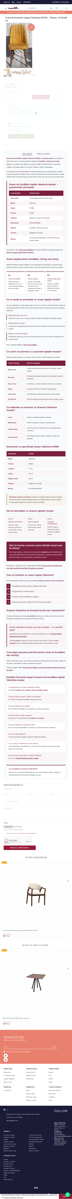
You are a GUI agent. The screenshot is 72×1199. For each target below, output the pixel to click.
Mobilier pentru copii (10, 1150)
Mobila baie (7, 1087)
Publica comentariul (19, 847)
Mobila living (8, 1069)
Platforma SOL (8, 1179)
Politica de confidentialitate (23, 1051)
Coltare (6, 1139)
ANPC (5, 1175)
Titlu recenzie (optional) (12, 801)
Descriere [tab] (27, 154)
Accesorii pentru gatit (35, 1137)
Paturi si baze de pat (10, 1144)
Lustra (50, 1100)
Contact (19, 2)
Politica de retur (8, 1164)
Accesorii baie (7, 1090)
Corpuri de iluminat (55, 1087)
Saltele (50, 1082)
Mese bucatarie (30, 1078)
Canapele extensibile (9, 1078)
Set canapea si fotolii (9, 1075)
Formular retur (8, 1166)
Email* (52, 794)
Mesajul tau (8, 808)
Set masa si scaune (9, 1135)
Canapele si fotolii (9, 1137)
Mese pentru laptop (31, 1097)
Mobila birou (30, 1087)
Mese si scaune (7, 1082)
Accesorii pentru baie (35, 1135)
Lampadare (52, 1097)
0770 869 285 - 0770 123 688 (60, 2)
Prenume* (30, 794)
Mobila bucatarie (31, 1069)
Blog (13, 2)
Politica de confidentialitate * (29, 833)
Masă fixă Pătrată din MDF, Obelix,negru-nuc (16, 1018)
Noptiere (51, 1072)
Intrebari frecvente (9, 1168)
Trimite (54, 1046)
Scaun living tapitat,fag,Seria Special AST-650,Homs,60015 (20, 930)
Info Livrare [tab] (43, 154)
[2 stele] (6, 789)
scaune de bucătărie (25, 250)
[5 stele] (11, 789)
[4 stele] (9, 789)
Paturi (50, 1075)
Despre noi (7, 2)
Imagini (6, 823)
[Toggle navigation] (6, 8)
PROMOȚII (26, 2)
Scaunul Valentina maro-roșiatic (27, 758)
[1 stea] (4, 789)
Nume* (7, 794)
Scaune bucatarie (30, 1072)
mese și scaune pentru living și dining (20, 252)
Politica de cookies (9, 1173)
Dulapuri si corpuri (31, 1100)
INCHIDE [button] (66, 1196)
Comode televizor (9, 1141)
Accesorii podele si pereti (36, 1139)
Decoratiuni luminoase (55, 1090)
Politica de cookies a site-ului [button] (13, 1197)
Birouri (28, 1090)
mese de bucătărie (30, 345)
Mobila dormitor (54, 1069)
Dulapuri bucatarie (31, 1075)
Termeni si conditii (9, 1161)
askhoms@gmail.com (12, 1120)
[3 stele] (8, 789)
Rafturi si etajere (30, 1093)
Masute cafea (7, 1072)
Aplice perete (52, 1093)
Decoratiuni (32, 1148)
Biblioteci (6, 1148)
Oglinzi (31, 1144)
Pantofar (51, 1078)
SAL (5, 1177)
